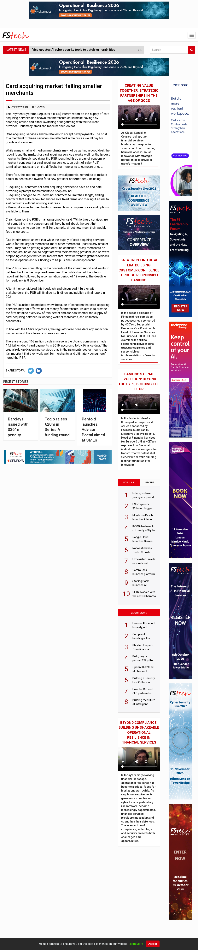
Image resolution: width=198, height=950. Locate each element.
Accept (152, 943)
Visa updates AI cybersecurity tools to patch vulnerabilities (73, 49)
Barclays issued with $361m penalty (18, 427)
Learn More (136, 944)
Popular (128, 482)
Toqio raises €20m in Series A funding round (57, 427)
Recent (149, 482)
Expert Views (139, 612)
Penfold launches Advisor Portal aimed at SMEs (93, 429)
